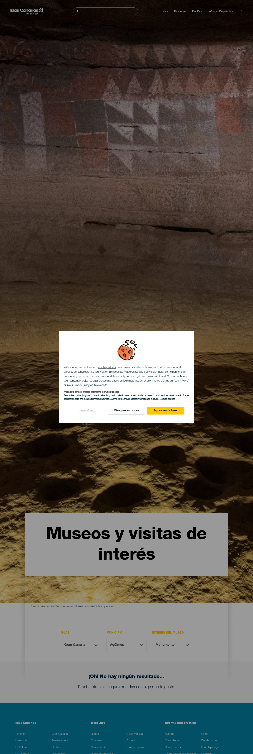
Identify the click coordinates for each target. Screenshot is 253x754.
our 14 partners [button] (107, 367)
